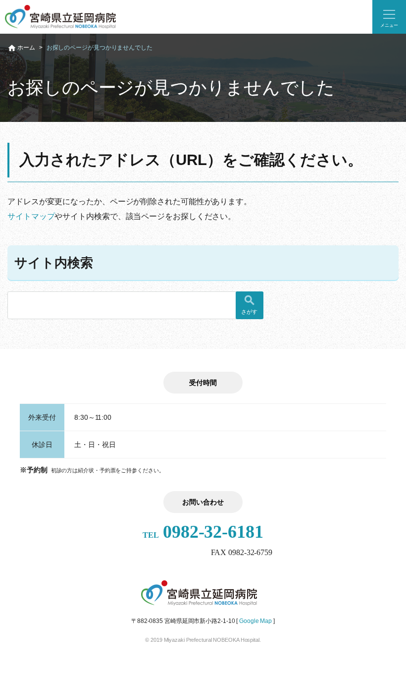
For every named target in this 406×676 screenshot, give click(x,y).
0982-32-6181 (203, 532)
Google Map (255, 621)
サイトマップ (30, 216)
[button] (389, 17)
